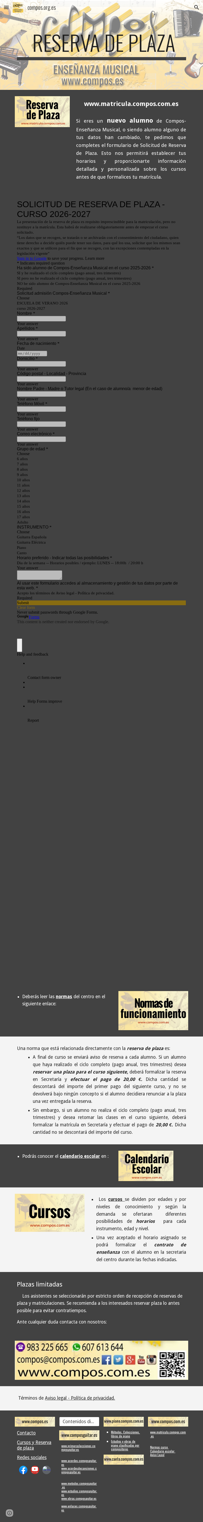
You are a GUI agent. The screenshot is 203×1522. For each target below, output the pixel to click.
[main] (101, 44)
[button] (6, 7)
